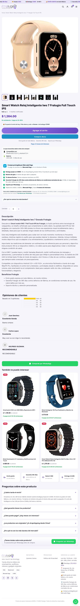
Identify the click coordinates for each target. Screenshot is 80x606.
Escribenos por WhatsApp (24, 193)
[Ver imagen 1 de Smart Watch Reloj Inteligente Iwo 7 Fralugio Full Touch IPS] (5, 97)
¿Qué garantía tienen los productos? (40, 508)
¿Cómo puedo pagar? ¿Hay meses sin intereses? (40, 515)
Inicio (3, 12)
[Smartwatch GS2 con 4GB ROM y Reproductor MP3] (20, 391)
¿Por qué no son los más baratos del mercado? (40, 530)
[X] (12, 578)
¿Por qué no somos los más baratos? (15, 199)
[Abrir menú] (76, 6)
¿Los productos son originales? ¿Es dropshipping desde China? (40, 523)
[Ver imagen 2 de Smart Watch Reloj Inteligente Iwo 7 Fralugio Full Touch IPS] (12, 97)
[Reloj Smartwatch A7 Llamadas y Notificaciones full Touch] (20, 440)
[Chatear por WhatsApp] (75, 601)
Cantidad (4, 208)
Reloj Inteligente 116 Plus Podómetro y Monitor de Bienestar (57, 411)
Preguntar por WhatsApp (65, 541)
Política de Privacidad (51, 558)
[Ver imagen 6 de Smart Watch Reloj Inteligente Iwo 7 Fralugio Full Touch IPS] (41, 97)
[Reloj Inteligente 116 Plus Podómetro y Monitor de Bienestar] (59, 391)
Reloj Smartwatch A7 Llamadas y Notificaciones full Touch (19, 460)
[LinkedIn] (16, 578)
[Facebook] (3, 578)
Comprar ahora (40, 137)
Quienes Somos (31, 558)
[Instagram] (8, 578)
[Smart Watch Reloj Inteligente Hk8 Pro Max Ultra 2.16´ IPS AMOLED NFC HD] (59, 440)
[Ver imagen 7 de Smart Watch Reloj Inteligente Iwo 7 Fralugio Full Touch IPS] (48, 97)
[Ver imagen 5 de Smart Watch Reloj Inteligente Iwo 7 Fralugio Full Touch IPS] (34, 97)
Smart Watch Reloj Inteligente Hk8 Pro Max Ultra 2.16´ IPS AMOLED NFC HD (59, 460)
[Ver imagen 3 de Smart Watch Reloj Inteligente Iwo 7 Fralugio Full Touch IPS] (19, 97)
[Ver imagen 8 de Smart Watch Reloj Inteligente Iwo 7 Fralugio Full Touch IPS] (55, 97)
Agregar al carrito (40, 130)
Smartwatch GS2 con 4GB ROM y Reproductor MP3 (19, 410)
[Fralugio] (9, 7)
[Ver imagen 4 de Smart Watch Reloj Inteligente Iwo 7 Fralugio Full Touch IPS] (26, 97)
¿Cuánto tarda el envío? (40, 492)
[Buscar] (63, 6)
